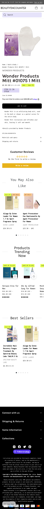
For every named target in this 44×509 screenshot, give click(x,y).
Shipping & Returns (13, 421)
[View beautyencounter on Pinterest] (29, 446)
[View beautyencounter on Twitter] (24, 446)
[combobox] (22, 14)
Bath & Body (12, 64)
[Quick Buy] (15, 276)
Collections (8, 438)
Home (3, 64)
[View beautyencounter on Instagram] (14, 446)
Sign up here (38, 2)
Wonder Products (13, 70)
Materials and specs (9, 137)
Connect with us (11, 412)
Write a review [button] (22, 165)
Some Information (12, 430)
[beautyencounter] (13, 8)
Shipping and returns (10, 141)
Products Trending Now (22, 252)
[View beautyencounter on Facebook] (19, 446)
